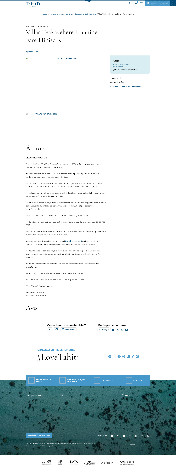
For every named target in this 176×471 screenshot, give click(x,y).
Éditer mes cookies (89, 443)
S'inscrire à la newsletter (39, 436)
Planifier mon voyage (159, 3)
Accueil (45, 14)
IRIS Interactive (40, 443)
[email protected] (73, 241)
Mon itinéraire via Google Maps (125, 70)
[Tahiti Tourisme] (33, 4)
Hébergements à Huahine (85, 14)
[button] (88, 1)
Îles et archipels (56, 14)
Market (142, 445)
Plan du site (50, 443)
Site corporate (129, 445)
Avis (36, 52)
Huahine (68, 14)
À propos (29, 52)
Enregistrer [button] (70, 329)
